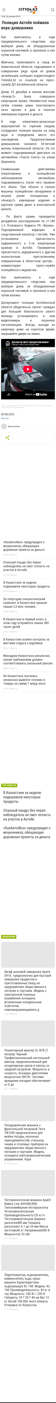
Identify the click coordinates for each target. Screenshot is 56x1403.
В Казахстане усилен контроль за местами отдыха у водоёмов (26, 641)
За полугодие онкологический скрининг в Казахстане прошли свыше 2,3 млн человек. (25, 602)
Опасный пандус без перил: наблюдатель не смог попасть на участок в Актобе (26, 566)
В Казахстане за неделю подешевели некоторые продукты (26, 584)
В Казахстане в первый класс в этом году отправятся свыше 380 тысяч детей (26, 623)
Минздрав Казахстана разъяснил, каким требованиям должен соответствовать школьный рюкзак (28, 659)
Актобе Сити (7, 414)
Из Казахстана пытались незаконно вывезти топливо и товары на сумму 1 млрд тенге (24, 679)
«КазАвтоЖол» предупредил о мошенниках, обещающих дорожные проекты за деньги (23, 546)
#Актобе (5, 418)
